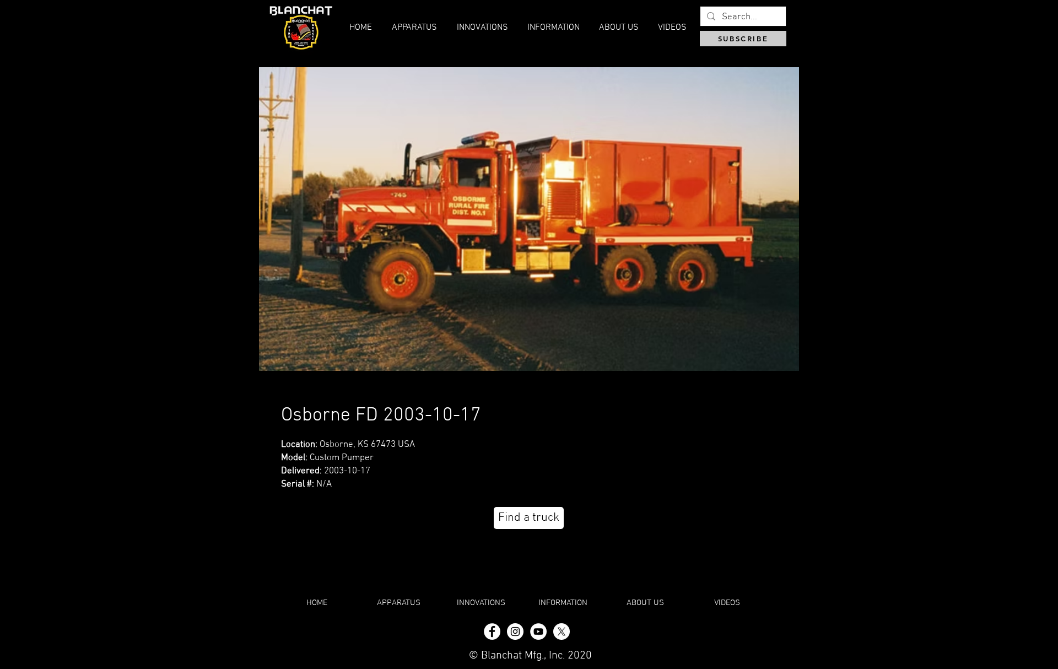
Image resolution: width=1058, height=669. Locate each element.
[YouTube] (538, 631)
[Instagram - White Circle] (515, 631)
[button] (618, 27)
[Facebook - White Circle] (492, 631)
